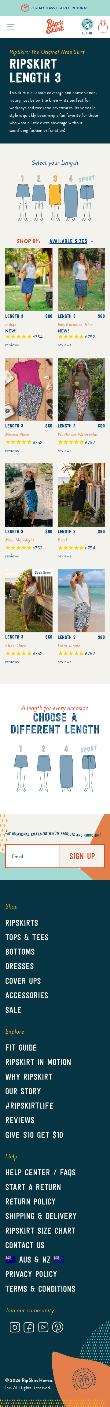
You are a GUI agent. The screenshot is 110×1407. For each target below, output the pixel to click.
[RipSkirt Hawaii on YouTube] (43, 1328)
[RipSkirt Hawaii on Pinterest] (57, 1328)
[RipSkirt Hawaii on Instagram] (15, 1328)
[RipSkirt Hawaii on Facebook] (29, 1328)
